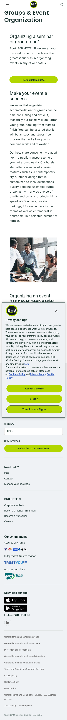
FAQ (6, 473)
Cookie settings (11, 682)
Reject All (34, 399)
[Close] (56, 311)
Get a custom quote (34, 80)
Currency (9, 424)
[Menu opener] (7, 4)
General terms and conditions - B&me (22, 662)
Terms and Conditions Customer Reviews (24, 669)
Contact (8, 478)
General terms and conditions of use (21, 637)
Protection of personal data (17, 650)
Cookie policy (10, 675)
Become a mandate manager (20, 510)
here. (26, 363)
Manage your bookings (17, 484)
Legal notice (10, 688)
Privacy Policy (38, 374)
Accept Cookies (34, 388)
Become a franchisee (15, 516)
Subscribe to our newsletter (33, 448)
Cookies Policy (17, 374)
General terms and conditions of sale (22, 643)
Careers (8, 521)
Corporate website (14, 505)
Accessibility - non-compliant (18, 705)
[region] (33, 360)
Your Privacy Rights (34, 409)
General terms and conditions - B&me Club (24, 656)
